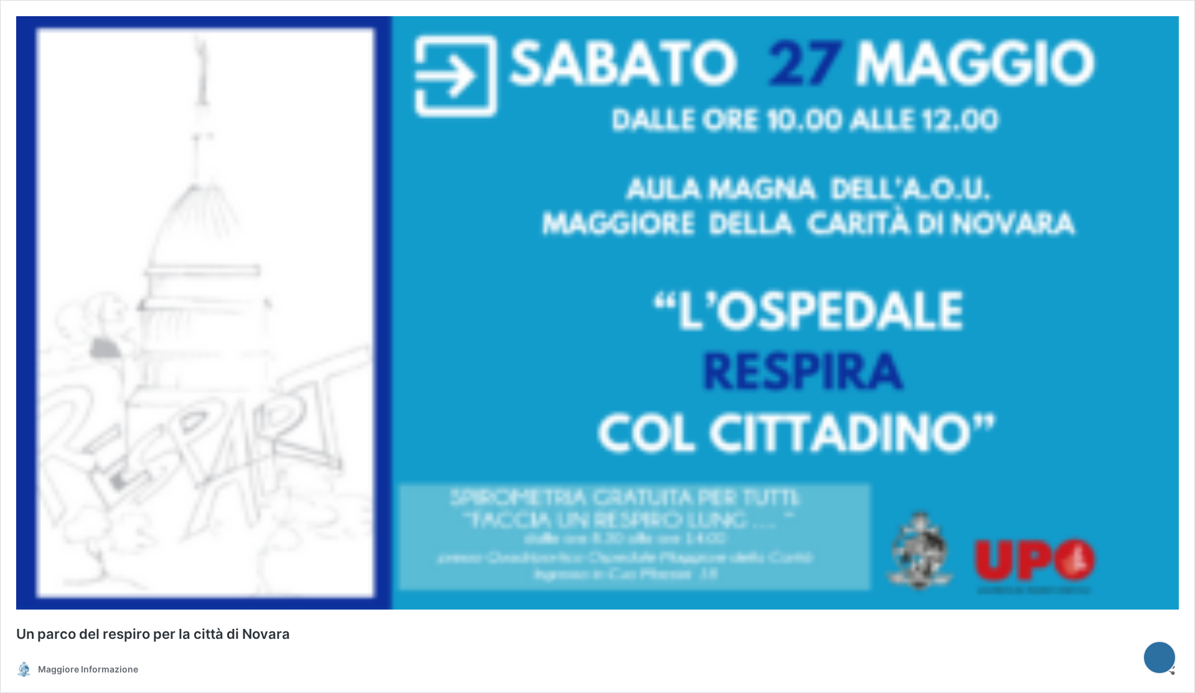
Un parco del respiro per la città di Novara (153, 634)
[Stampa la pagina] (1159, 657)
